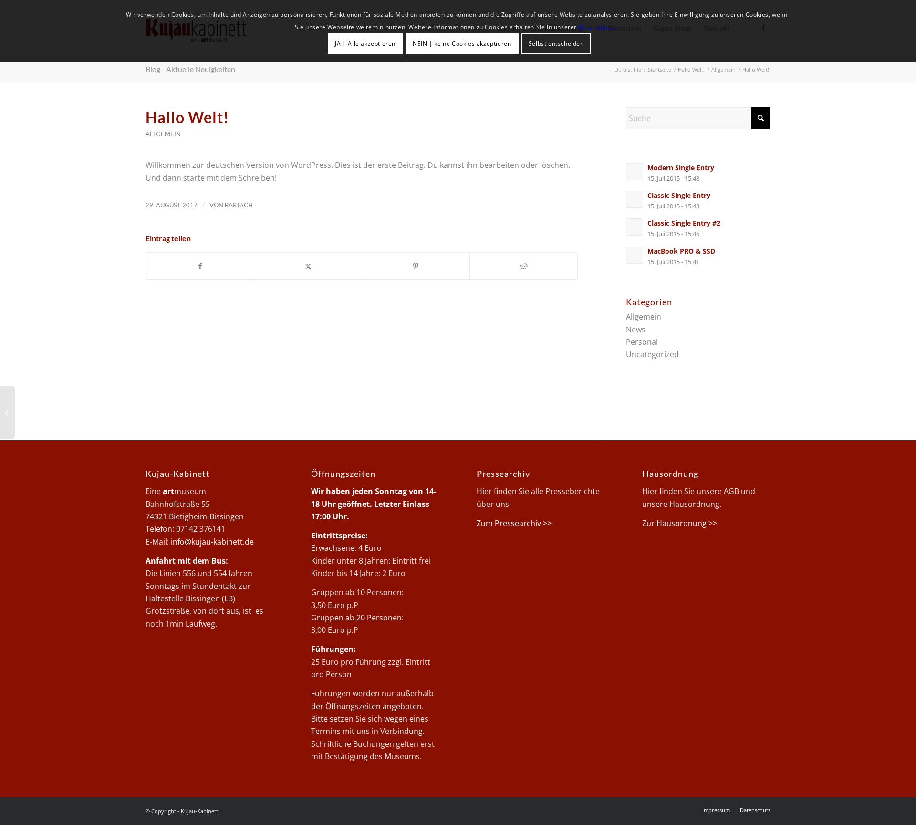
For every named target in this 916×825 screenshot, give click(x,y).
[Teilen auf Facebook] (200, 266)
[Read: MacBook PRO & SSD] (634, 255)
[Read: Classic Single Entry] (634, 199)
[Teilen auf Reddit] (523, 266)
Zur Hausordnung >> (679, 523)
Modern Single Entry (680, 167)
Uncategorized (652, 354)
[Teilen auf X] (308, 266)
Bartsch (239, 205)
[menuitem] (716, 810)
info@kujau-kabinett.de (212, 541)
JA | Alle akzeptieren (365, 44)
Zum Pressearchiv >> (514, 523)
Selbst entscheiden (556, 44)
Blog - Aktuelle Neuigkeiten (190, 68)
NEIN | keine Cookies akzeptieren (462, 44)
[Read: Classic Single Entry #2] (634, 227)
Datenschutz (597, 27)
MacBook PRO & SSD (681, 251)
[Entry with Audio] (7, 412)
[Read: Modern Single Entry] (634, 171)
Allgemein (163, 134)
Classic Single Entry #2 (683, 222)
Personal (642, 342)
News (635, 329)
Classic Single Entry (678, 195)
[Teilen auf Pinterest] (415, 266)
